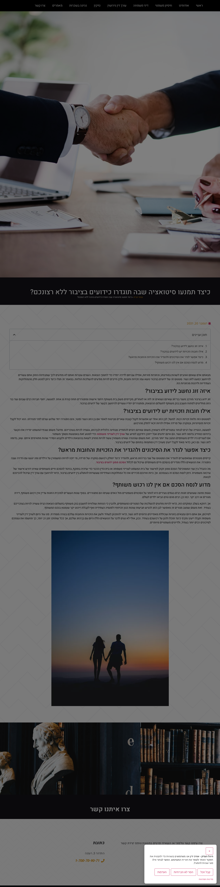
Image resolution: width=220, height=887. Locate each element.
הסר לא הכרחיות (183, 872)
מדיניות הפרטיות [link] (206, 879)
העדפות (162, 872)
